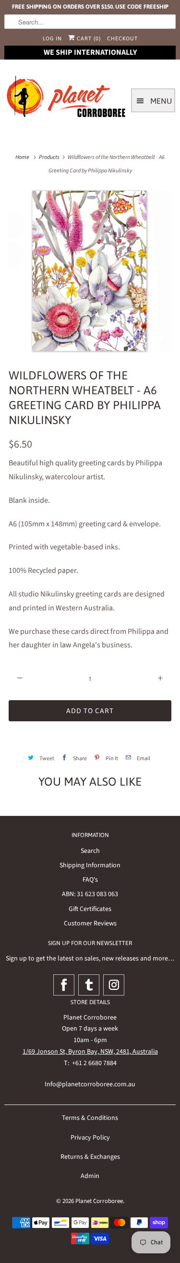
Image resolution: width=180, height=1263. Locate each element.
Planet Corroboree (99, 1201)
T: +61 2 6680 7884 (90, 1063)
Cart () (88, 38)
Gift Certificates (90, 909)
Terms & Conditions (90, 1118)
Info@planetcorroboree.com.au (90, 1084)
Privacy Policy (90, 1137)
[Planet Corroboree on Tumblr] (88, 985)
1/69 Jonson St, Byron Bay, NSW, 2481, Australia (90, 1052)
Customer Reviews (90, 923)
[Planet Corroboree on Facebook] (63, 985)
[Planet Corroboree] (66, 98)
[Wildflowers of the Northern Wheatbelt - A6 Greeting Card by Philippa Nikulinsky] (90, 271)
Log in (52, 38)
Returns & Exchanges (90, 1157)
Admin (90, 1176)
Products (49, 157)
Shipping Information (90, 865)
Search (90, 851)
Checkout (122, 38)
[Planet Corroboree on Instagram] (113, 985)
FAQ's (90, 880)
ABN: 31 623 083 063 (90, 894)
